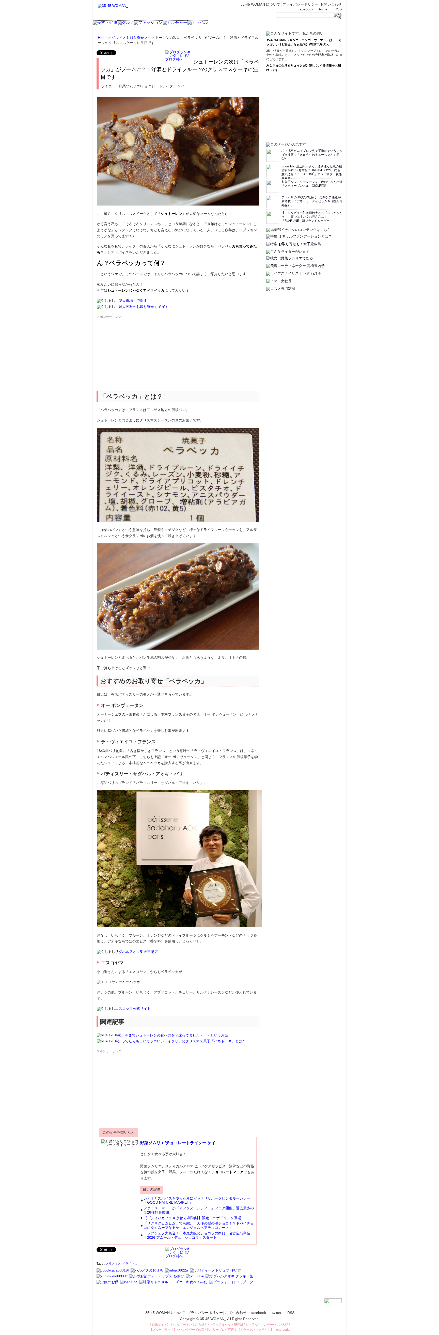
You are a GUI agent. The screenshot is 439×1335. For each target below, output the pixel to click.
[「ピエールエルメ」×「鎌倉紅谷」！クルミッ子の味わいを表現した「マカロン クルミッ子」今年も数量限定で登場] (112, 1278)
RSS (338, 9)
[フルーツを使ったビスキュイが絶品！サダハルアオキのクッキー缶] (230, 1278)
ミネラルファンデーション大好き (268, 1324)
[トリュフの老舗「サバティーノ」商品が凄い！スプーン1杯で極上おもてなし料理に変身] (216, 1272)
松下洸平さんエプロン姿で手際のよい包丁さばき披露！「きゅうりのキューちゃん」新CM (311, 155)
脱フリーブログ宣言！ (222, 1329)
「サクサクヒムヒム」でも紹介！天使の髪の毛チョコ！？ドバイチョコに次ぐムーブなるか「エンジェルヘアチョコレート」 (199, 1225)
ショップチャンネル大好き (189, 1324)
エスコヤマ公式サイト (133, 1009)
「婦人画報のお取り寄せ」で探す (141, 307)
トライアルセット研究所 (226, 1324)
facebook (306, 9)
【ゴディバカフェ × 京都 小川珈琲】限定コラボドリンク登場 (192, 1218)
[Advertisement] (135, 355)
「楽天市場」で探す (131, 301)
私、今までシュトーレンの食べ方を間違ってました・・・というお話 (173, 1035)
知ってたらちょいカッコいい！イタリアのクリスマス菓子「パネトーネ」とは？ (182, 1041)
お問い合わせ (331, 4)
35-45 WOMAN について (260, 4)
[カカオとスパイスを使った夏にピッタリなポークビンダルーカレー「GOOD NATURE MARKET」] (113, 1272)
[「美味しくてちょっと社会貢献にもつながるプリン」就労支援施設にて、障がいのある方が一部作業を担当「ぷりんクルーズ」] (195, 1278)
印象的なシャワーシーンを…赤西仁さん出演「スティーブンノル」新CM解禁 (311, 184)
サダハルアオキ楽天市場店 (136, 952)
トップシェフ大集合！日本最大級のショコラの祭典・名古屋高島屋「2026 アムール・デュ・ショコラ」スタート (197, 1235)
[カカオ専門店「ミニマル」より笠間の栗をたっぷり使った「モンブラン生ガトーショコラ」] (177, 1272)
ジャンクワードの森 (190, 1329)
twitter (324, 9)
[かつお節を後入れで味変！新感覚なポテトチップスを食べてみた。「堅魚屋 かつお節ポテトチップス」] (157, 1278)
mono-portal (282, 1329)
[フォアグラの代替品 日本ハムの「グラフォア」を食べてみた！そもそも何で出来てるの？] (231, 1284)
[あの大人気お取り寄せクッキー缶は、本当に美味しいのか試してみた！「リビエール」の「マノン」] (129, 1284)
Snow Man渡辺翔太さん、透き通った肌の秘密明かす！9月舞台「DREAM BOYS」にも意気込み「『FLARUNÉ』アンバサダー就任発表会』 (311, 172)
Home (102, 38)
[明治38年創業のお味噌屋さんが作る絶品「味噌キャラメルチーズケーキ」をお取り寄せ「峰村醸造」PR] (173, 1284)
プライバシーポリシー (300, 4)
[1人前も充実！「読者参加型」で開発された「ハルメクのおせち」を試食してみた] (147, 1272)
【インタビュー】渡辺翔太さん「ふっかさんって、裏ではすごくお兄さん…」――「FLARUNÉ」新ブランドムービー (311, 217)
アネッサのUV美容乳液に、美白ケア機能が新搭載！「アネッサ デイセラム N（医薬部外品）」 (311, 201)
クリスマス (113, 1263)
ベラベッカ (129, 1263)
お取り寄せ (135, 38)
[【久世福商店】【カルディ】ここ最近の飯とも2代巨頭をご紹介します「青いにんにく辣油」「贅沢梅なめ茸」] (108, 1284)
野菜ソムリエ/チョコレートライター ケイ (177, 1143)
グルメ (117, 38)
